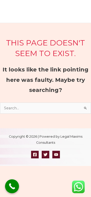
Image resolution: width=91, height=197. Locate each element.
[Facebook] (35, 154)
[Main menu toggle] (83, 11)
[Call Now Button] (12, 186)
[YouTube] (56, 154)
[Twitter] (45, 154)
